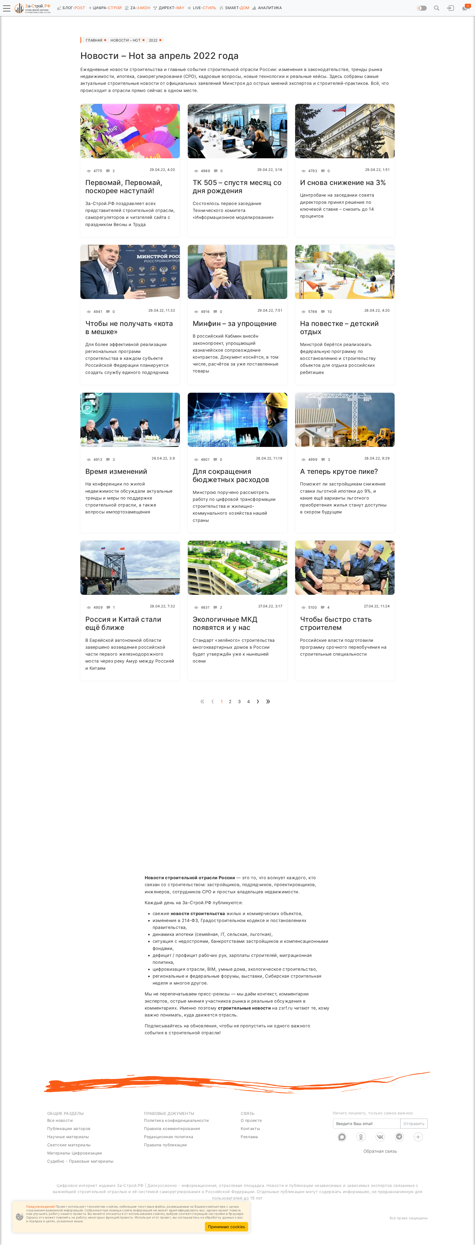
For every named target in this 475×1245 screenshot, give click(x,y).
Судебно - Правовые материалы (80, 1161)
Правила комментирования (172, 1128)
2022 (153, 40)
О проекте (251, 1120)
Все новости (60, 1120)
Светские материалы (69, 1144)
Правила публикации (165, 1144)
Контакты (250, 1128)
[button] (6, 8)
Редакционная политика (168, 1136)
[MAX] (342, 1137)
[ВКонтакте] (380, 1137)
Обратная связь (380, 1151)
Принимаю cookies (226, 1226)
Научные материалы (68, 1136)
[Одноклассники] (361, 1137)
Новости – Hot (126, 40)
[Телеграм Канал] (399, 1137)
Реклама (249, 1136)
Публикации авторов (68, 1128)
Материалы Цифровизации (74, 1153)
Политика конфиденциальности (176, 1120)
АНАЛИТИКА (270, 7)
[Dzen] (418, 1137)
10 (329, 311)
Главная (94, 40)
